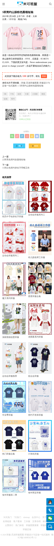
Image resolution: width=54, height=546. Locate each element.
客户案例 (17, 521)
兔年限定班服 (34, 493)
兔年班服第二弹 (9, 495)
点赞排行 (9, 525)
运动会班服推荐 (9, 376)
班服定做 (27, 529)
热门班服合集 (8, 454)
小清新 (35, 94)
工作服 (27, 521)
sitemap (26, 517)
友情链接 (7, 521)
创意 (19, 94)
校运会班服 (33, 376)
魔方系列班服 (8, 298)
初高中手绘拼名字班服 (12, 216)
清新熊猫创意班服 (10, 337)
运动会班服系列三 (36, 215)
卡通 (26, 94)
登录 (44, 76)
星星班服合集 (34, 296)
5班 (5, 94)
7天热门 (17, 517)
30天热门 (7, 517)
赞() (19, 146)
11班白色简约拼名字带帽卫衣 (16, 168)
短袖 (5, 99)
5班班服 (12, 19)
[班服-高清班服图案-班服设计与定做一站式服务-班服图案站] (27, 4)
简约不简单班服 (35, 415)
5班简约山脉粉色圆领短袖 (31, 86)
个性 (12, 94)
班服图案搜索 (32, 525)
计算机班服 (33, 454)
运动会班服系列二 (10, 255)
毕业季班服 (7, 415)
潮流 (43, 94)
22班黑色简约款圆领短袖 (13, 159)
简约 (13, 99)
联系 (35, 146)
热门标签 (19, 525)
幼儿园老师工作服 (36, 257)
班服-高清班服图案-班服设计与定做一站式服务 (28, 535)
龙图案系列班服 (35, 337)
